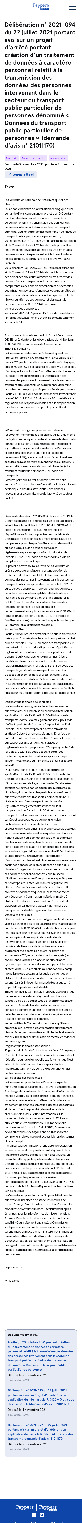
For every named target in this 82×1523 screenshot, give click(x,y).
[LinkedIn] (34, 1515)
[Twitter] (41, 1515)
